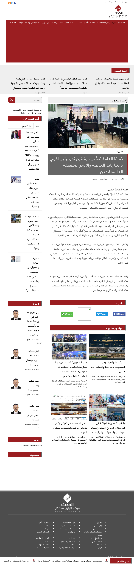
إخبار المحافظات (103, 22)
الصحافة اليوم (43, 532)
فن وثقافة (72, 532)
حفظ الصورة (122, 151)
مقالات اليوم (44, 544)
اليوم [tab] (38, 126)
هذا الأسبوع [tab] (26, 126)
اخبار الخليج (97, 541)
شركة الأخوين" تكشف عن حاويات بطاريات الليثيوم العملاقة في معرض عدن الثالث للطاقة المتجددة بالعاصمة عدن (70, 369)
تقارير (114, 22)
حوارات (20, 22)
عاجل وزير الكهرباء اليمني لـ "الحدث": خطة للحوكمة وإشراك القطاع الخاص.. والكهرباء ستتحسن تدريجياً (67, 83)
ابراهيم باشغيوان (32, 339)
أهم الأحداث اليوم (66, 22)
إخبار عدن (78, 22)
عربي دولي (46, 22)
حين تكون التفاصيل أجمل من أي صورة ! (33, 412)
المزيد (13, 22)
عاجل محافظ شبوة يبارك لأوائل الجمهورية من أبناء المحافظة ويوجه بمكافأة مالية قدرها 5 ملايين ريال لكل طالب (32, 150)
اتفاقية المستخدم (42, 547)
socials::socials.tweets (32, 445)
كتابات (46, 541)
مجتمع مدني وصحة (32, 22)
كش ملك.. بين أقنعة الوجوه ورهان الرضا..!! (32, 357)
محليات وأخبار (89, 22)
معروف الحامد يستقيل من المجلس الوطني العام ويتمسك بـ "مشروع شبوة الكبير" (32, 273)
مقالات (99, 544)
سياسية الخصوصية (67, 547)
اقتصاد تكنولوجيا (42, 538)
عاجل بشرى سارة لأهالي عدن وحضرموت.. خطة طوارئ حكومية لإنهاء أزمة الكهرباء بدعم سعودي (28, 83)
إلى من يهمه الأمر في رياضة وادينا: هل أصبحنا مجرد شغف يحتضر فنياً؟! (32, 323)
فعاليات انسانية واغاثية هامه (92, 533)
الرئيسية (121, 22)
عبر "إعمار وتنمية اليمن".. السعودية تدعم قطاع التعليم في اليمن (108, 367)
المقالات (34, 303)
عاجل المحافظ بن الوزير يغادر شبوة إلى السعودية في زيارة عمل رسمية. (32, 192)
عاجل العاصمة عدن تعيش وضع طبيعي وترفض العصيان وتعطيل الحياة (70, 427)
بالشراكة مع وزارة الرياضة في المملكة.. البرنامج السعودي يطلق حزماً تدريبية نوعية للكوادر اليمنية (107, 427)
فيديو (99, 547)
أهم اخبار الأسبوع (68, 541)
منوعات (72, 538)
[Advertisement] (67, 44)
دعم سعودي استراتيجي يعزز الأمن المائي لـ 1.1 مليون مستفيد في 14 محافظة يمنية (81, 560)
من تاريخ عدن (96, 538)
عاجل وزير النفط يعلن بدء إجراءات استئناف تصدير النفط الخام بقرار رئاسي (112, 83)
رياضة (54, 22)
